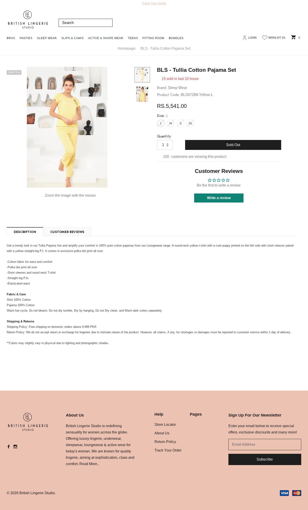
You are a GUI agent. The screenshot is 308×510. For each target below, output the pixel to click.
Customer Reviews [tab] (67, 232)
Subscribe (265, 459)
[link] (142, 74)
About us (161, 433)
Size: (162, 116)
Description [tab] (25, 232)
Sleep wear (177, 88)
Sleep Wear (47, 38)
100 (166, 156)
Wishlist (276, 37)
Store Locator (165, 424)
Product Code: (168, 95)
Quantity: (164, 136)
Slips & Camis (72, 38)
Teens (133, 38)
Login (252, 37)
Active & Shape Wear (105, 38)
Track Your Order (154, 3)
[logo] (28, 20)
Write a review (219, 198)
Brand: (162, 88)
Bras (11, 38)
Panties (26, 38)
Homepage (127, 48)
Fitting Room (153, 38)
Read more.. (89, 464)
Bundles (176, 38)
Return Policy (165, 442)
